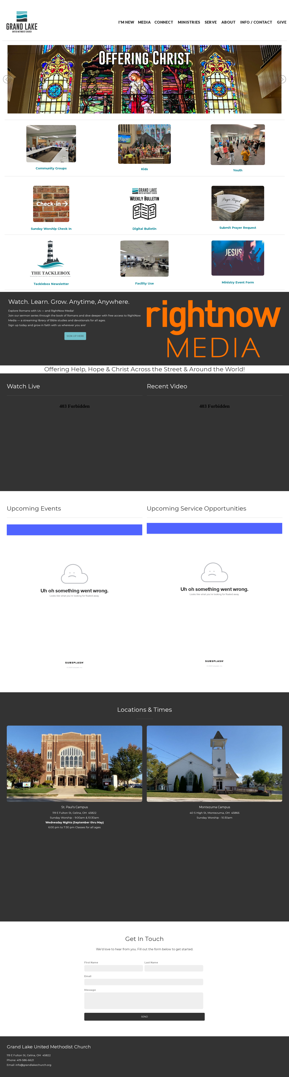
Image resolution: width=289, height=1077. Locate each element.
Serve (211, 22)
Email (87, 976)
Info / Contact (256, 22)
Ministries (189, 22)
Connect (164, 22)
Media (144, 22)
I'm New (126, 22)
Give (281, 22)
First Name (91, 962)
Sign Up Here (75, 336)
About (229, 22)
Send (144, 1016)
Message (90, 990)
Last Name (151, 962)
